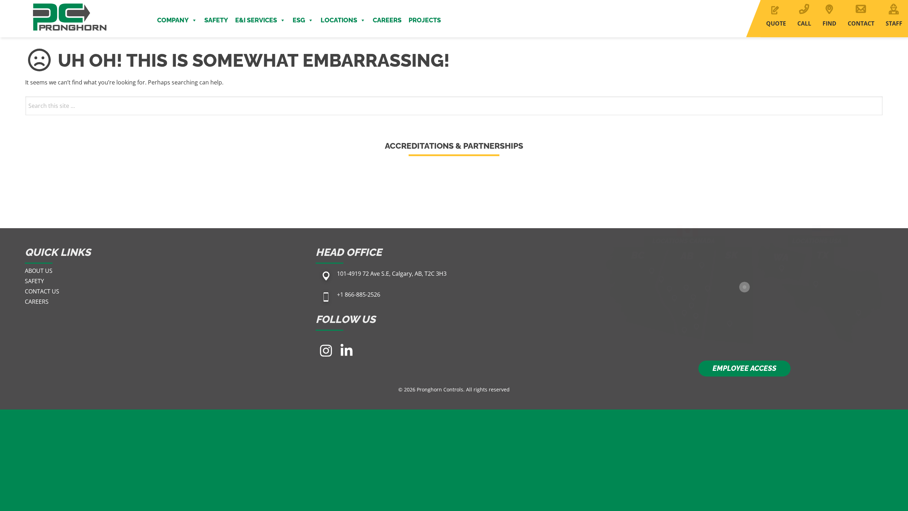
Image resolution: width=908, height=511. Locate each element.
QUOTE (776, 23)
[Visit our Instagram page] (325, 350)
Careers (387, 20)
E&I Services (256, 20)
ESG (299, 20)
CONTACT (861, 23)
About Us (38, 271)
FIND (829, 23)
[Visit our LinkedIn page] (346, 350)
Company (173, 20)
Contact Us (42, 291)
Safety (216, 20)
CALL (804, 23)
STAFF (894, 23)
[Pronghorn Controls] (69, 4)
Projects (425, 20)
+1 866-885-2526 (358, 294)
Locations (339, 20)
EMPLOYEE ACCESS (744, 368)
